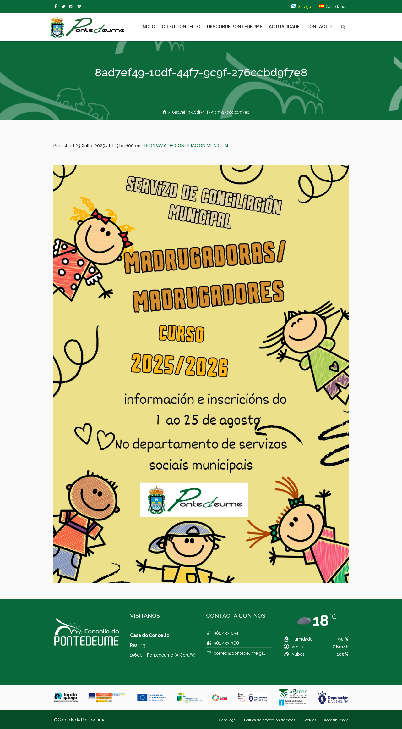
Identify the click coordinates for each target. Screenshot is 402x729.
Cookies (309, 720)
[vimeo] (64, 6)
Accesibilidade (336, 720)
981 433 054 (226, 633)
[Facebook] (56, 6)
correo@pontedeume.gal (239, 653)
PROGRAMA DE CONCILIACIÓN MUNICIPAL (186, 145)
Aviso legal (227, 720)
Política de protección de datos (269, 720)
